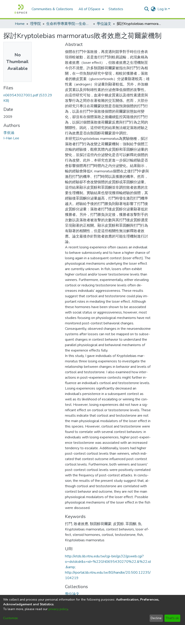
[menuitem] (91, 9)
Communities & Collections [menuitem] (52, 9)
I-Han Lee (11, 138)
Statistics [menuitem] (116, 9)
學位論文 (104, 23)
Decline (156, 618)
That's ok (172, 618)
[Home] (21, 9)
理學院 (35, 23)
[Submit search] (147, 9)
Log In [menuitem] (162, 9)
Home (20, 23)
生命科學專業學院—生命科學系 (68, 23)
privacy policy (58, 609)
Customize (10, 618)
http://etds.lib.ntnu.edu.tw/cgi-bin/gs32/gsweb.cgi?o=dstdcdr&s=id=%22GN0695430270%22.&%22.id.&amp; (108, 562)
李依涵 (8, 132)
